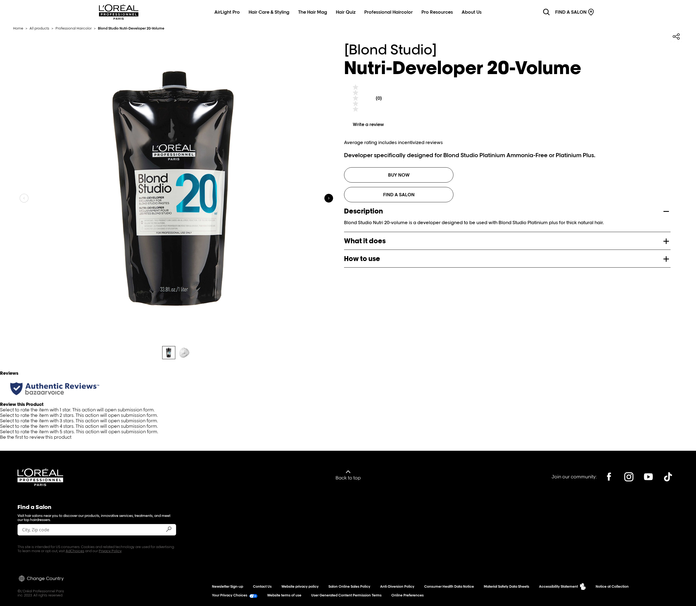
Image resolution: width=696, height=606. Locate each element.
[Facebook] (609, 477)
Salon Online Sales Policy (349, 586)
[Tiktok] (668, 477)
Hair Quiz (346, 12)
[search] (546, 12)
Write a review (368, 124)
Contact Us (262, 586)
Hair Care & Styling (269, 12)
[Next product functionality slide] (328, 198)
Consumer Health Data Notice (449, 586)
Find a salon (399, 194)
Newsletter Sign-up (227, 586)
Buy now (399, 175)
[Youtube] (648, 477)
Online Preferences (407, 595)
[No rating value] (355, 98)
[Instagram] (629, 477)
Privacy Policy (110, 551)
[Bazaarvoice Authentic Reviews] (54, 389)
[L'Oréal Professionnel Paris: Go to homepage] (119, 18)
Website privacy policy (300, 586)
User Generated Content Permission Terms (346, 595)
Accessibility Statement (558, 586)
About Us (472, 12)
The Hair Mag (312, 12)
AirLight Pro (227, 12)
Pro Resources (437, 12)
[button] (348, 409)
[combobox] (90, 529)
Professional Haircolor (388, 12)
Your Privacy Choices (229, 595)
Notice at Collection (612, 586)
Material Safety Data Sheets (506, 586)
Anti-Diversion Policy (397, 586)
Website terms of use (284, 595)
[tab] (168, 352)
